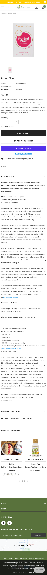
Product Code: (6, 86)
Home (3, 14)
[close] (45, 2)
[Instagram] (9, 523)
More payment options (23, 154)
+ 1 (19, 474)
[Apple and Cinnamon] (15, 474)
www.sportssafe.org (10, 297)
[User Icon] (36, 7)
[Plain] (11, 474)
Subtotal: (4, 126)
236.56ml (32, 456)
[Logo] (23, 7)
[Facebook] (3, 523)
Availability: (5, 89)
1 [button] (19, 481)
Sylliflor (11, 464)
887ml (39, 456)
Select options (11, 459)
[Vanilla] (4, 474)
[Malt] (8, 474)
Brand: (3, 83)
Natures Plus (35, 464)
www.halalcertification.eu (11, 349)
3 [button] (24, 481)
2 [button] (22, 481)
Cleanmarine (21, 83)
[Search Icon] (9, 7)
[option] (23, 40)
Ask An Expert (26, 419)
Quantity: (4, 118)
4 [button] (27, 481)
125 (6, 159)
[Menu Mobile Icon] (2, 7)
